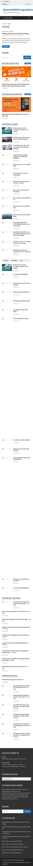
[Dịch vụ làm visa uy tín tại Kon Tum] (7, 206)
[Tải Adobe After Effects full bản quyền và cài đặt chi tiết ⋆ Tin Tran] (7, 705)
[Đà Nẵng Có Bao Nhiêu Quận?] (7, 301)
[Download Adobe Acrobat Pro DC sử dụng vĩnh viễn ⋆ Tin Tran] (7, 686)
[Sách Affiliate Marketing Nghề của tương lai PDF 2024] (16, 104)
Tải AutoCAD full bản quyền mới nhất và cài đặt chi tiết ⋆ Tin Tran (21, 716)
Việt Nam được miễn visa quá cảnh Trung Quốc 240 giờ (21, 138)
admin (11, 35)
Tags (21, 260)
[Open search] (29, 18)
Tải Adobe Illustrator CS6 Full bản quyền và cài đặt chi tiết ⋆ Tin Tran (21, 735)
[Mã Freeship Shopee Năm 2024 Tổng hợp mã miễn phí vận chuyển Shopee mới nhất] (16, 74)
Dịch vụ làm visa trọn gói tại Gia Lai (11, 852)
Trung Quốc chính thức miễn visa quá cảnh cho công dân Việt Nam (21, 147)
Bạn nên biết (21, 795)
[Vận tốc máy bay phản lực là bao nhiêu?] (7, 579)
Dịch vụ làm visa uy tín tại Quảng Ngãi (12, 844)
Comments (14, 260)
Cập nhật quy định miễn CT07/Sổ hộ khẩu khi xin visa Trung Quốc (21, 224)
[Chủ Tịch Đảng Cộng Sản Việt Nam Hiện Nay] (7, 458)
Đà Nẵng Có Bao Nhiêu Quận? (21, 301)
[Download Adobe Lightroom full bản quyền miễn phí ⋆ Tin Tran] (7, 695)
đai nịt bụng (5, 31)
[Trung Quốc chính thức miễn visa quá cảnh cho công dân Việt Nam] (7, 145)
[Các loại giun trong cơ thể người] (7, 310)
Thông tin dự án (16, 797)
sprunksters (23, 862)
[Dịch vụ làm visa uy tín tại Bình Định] (7, 164)
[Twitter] (28, 4)
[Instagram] (30, 4)
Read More (5, 46)
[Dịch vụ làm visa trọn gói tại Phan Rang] (7, 190)
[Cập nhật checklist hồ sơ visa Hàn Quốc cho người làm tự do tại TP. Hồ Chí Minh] (7, 232)
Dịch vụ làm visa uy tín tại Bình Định (12, 841)
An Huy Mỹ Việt (12, 793)
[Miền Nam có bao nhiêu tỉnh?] (7, 292)
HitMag (18, 862)
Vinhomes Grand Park (24, 793)
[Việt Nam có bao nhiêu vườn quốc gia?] (7, 449)
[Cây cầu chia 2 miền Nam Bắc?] (7, 440)
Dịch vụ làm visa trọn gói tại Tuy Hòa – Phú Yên (21, 182)
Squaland (4, 793)
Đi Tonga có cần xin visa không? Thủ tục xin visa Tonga (22, 242)
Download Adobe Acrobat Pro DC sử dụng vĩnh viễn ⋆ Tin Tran (21, 687)
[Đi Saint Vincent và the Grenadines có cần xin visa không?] (7, 128)
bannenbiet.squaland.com (17, 860)
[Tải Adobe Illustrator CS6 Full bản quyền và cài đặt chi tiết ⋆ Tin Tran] (7, 733)
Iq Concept (25, 797)
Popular (5, 260)
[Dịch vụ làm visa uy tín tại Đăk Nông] (7, 215)
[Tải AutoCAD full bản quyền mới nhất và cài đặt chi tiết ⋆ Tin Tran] (7, 714)
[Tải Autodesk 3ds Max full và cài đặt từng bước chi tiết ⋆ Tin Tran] (7, 724)
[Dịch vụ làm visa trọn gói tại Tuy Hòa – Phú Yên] (7, 181)
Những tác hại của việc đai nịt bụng (15, 33)
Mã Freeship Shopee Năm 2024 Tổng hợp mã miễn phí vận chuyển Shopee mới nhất (15, 85)
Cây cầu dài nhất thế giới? (20, 274)
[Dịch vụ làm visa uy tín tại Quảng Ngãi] (7, 173)
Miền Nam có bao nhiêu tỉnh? (21, 292)
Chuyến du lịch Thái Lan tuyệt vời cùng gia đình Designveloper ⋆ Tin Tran (15, 651)
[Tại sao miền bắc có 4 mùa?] (7, 318)
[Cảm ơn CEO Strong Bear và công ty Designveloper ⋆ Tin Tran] (7, 602)
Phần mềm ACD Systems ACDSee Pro (12, 679)
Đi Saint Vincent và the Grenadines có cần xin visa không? (20, 129)
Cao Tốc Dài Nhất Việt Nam (21, 588)
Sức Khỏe (11, 31)
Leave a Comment (18, 35)
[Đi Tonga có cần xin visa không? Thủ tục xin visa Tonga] (7, 241)
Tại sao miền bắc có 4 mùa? (20, 318)
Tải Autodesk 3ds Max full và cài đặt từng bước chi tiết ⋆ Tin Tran (22, 725)
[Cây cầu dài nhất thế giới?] (7, 274)
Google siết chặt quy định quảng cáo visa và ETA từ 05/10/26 (20, 156)
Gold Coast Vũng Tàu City (9, 799)
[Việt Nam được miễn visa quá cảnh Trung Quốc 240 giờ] (7, 137)
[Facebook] (26, 4)
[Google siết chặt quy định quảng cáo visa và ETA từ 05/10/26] (7, 155)
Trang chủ (4, 23)
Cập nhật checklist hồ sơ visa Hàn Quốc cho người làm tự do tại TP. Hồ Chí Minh (22, 233)
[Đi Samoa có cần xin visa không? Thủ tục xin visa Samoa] (7, 250)
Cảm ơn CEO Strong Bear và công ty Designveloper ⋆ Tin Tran (21, 603)
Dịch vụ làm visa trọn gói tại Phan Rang (12, 849)
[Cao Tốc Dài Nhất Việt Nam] (7, 588)
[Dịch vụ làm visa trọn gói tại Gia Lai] (7, 198)
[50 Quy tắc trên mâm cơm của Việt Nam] (7, 283)
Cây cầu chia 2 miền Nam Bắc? (21, 440)
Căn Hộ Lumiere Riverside (9, 795)
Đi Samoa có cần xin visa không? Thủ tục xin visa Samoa (22, 250)
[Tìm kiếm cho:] (16, 57)
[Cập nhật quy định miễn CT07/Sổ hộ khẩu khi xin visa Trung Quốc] (7, 222)
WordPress (11, 862)
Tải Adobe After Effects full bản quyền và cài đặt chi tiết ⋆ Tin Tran (21, 706)
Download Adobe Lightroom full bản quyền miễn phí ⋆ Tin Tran (21, 696)
